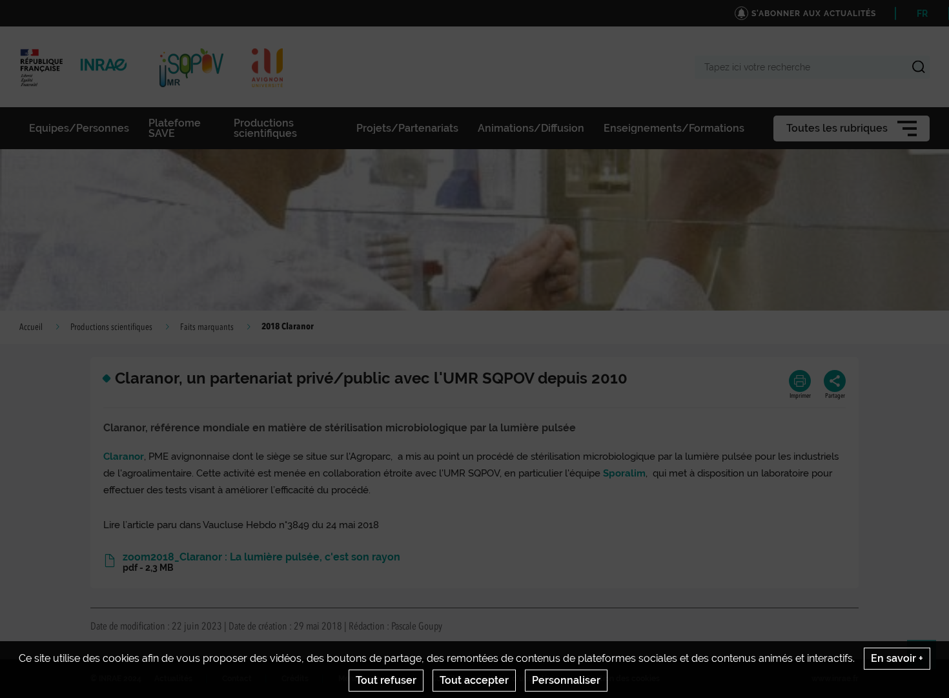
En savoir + (897, 658)
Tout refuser (386, 680)
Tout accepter (474, 680)
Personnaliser (566, 680)
